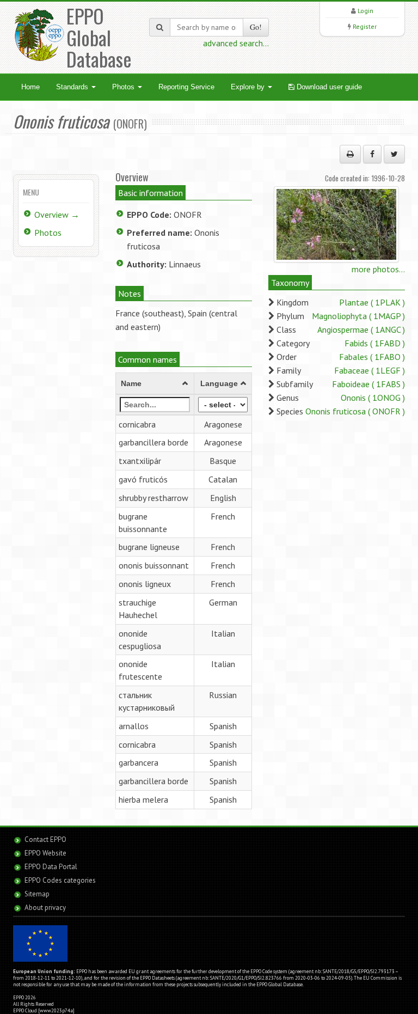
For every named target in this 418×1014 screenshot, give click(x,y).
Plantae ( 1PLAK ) (372, 302)
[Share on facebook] (372, 154)
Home (30, 87)
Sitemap (37, 894)
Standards (73, 87)
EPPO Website (45, 853)
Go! (256, 27)
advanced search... (236, 43)
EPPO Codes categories (60, 880)
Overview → (56, 214)
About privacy (45, 907)
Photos (124, 87)
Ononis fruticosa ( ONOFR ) (355, 411)
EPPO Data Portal (50, 866)
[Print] (350, 154)
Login (365, 11)
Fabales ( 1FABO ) (372, 356)
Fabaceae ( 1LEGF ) (369, 370)
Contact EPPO (45, 839)
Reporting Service (186, 87)
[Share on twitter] (394, 154)
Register (365, 26)
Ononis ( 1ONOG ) (373, 397)
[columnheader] (154, 383)
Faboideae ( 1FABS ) (368, 383)
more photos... (378, 269)
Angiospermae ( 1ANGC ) (361, 329)
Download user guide (328, 87)
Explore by (249, 87)
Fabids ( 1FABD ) (375, 343)
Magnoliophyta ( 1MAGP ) (358, 315)
